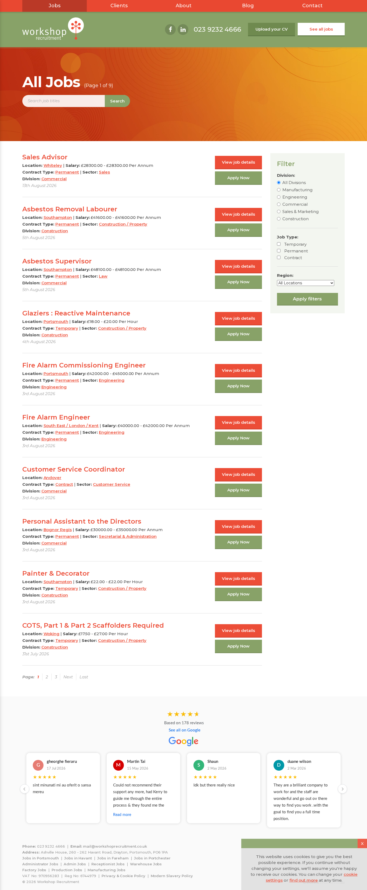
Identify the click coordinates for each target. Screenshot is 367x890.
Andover (53, 477)
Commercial (295, 204)
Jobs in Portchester (152, 858)
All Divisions (294, 182)
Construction (295, 218)
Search (117, 101)
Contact (312, 6)
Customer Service (111, 484)
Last (84, 676)
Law (103, 276)
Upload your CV (272, 29)
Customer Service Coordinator (73, 469)
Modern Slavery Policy (172, 876)
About (184, 6)
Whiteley (53, 165)
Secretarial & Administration (128, 536)
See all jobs (321, 29)
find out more (303, 880)
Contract (293, 257)
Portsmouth (56, 321)
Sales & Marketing (300, 211)
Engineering (294, 197)
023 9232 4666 (217, 29)
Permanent (296, 250)
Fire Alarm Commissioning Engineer (84, 365)
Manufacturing (297, 189)
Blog (248, 6)
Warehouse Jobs (146, 864)
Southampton (58, 217)
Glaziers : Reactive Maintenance (76, 313)
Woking (52, 633)
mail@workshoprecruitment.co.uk (115, 846)
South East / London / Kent (71, 425)
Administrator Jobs (40, 864)
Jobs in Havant (78, 858)
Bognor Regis (58, 529)
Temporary (295, 244)
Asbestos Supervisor (57, 261)
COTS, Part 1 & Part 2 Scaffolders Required (93, 625)
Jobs (54, 6)
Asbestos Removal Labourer (69, 209)
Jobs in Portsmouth (40, 858)
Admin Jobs (75, 864)
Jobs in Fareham (113, 858)
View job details (238, 162)
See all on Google (184, 730)
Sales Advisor (44, 157)
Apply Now (238, 177)
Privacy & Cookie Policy (123, 876)
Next (68, 676)
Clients (119, 6)
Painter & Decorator (55, 573)
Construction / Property (123, 224)
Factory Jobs (34, 870)
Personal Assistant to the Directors (81, 521)
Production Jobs (67, 870)
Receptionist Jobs (108, 864)
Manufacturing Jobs (106, 870)
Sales (104, 172)
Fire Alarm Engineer (56, 417)
